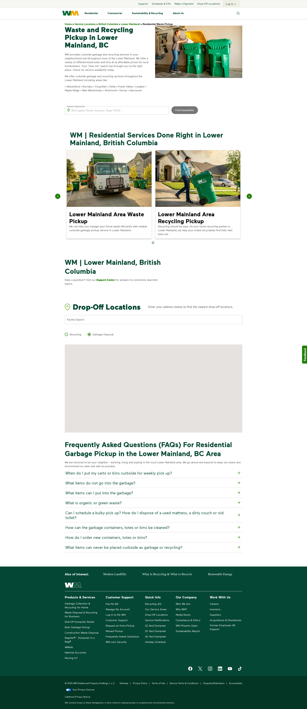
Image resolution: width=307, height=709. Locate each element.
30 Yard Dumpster (155, 636)
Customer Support (117, 620)
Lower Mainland (131, 24)
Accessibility (235, 683)
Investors (215, 609)
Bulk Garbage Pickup (77, 627)
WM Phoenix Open (187, 625)
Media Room (183, 614)
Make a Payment (183, 3)
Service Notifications (157, 620)
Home (69, 24)
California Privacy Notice (77, 696)
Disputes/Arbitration (213, 683)
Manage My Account (118, 609)
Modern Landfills (114, 574)
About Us (178, 13)
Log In (229, 3)
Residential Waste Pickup (158, 24)
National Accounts (75, 652)
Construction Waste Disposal (81, 632)
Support (143, 3)
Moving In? (71, 657)
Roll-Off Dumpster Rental (79, 621)
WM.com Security (116, 641)
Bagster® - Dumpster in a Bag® (79, 639)
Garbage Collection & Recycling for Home (77, 605)
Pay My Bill (112, 603)
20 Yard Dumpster (155, 630)
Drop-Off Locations (208, 3)
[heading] (153, 473)
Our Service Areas (156, 609)
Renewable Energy (220, 574)
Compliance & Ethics (188, 620)
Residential (91, 13)
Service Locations (86, 24)
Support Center (105, 279)
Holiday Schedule (155, 641)
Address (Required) (76, 106)
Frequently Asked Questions (122, 636)
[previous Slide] (57, 196)
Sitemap (124, 683)
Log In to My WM (116, 614)
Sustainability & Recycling (147, 13)
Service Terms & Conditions (184, 683)
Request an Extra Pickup (120, 625)
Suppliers (215, 614)
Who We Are (183, 603)
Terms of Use (158, 683)
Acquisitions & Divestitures (225, 620)
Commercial (115, 13)
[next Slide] (249, 196)
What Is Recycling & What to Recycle (167, 574)
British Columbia (109, 24)
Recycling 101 (153, 603)
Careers (214, 603)
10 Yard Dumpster (155, 625)
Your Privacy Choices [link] (83, 689)
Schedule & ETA (161, 3)
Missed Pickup (114, 630)
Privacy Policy (140, 683)
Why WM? (181, 609)
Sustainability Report (188, 630)
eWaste (69, 646)
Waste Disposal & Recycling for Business (81, 614)
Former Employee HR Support (222, 627)
